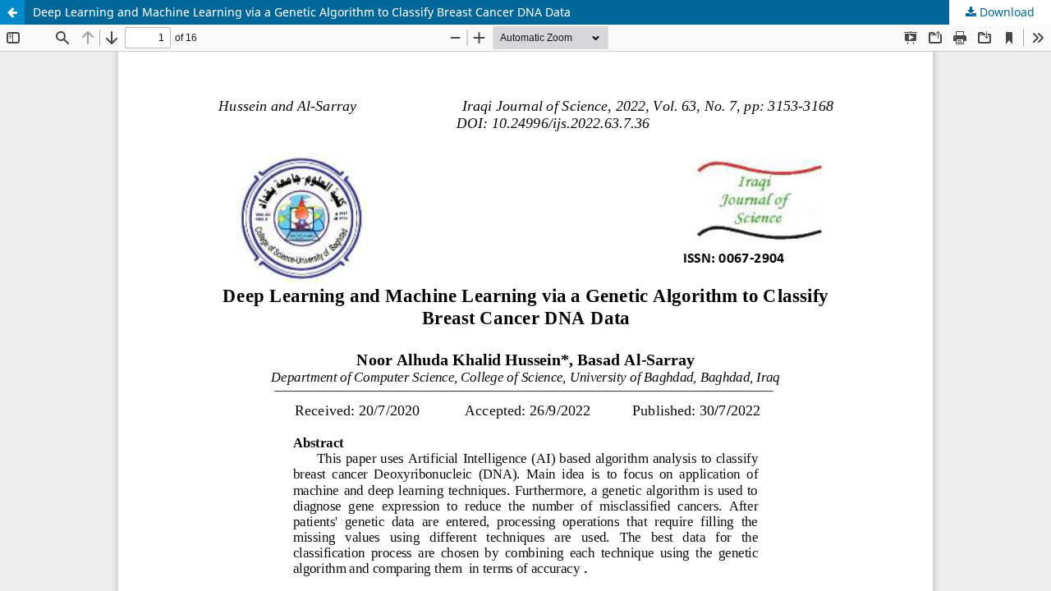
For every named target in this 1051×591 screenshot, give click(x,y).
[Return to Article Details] (12, 12)
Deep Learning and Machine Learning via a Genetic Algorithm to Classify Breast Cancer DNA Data (302, 12)
